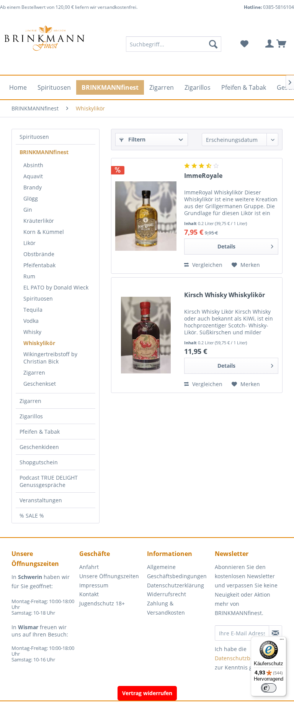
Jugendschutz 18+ (102, 603)
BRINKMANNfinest (44, 152)
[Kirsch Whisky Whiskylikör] (145, 335)
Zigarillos (31, 416)
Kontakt (89, 594)
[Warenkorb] (281, 44)
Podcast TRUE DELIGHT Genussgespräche (49, 481)
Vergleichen (206, 264)
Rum (29, 276)
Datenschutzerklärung (175, 585)
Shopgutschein (39, 462)
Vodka (31, 320)
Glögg (30, 198)
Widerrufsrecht (166, 594)
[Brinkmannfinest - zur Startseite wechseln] (44, 44)
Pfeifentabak (39, 265)
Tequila (32, 309)
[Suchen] (213, 44)
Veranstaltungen (41, 500)
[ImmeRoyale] (145, 216)
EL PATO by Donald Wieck (55, 287)
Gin (27, 209)
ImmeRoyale (203, 176)
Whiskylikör (39, 343)
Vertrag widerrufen (147, 693)
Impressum (93, 585)
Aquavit (33, 176)
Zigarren (34, 372)
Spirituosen (34, 136)
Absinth (33, 165)
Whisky (32, 331)
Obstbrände (38, 254)
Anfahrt (89, 567)
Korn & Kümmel (43, 231)
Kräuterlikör (38, 220)
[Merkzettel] (244, 44)
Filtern (136, 139)
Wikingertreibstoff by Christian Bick (50, 357)
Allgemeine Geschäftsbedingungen (177, 571)
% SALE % (32, 515)
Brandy (32, 187)
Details (226, 246)
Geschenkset (39, 383)
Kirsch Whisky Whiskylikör (224, 295)
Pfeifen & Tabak (40, 431)
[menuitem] (174, 44)
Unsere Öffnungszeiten (109, 576)
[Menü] (281, 641)
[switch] (268, 687)
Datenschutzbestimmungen (250, 658)
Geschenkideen (39, 447)
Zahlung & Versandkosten (166, 608)
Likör (29, 243)
